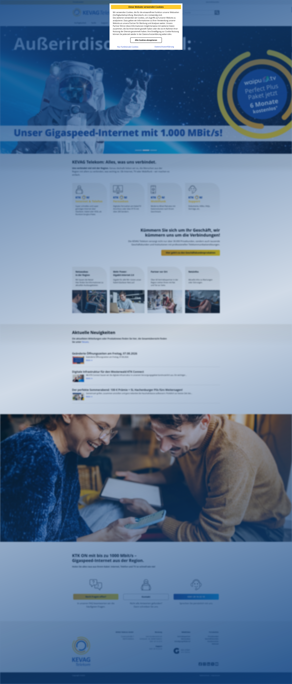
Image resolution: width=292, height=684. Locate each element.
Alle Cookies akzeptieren (146, 40)
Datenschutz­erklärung (164, 46)
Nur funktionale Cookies (127, 47)
